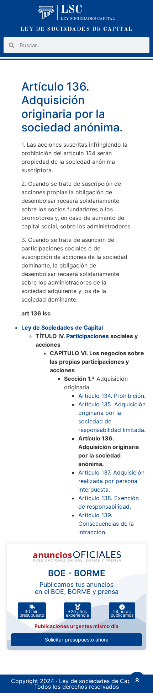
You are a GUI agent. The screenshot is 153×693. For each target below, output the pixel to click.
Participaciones (87, 336)
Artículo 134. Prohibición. (112, 395)
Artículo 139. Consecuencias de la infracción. (106, 523)
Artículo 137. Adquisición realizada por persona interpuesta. (111, 481)
